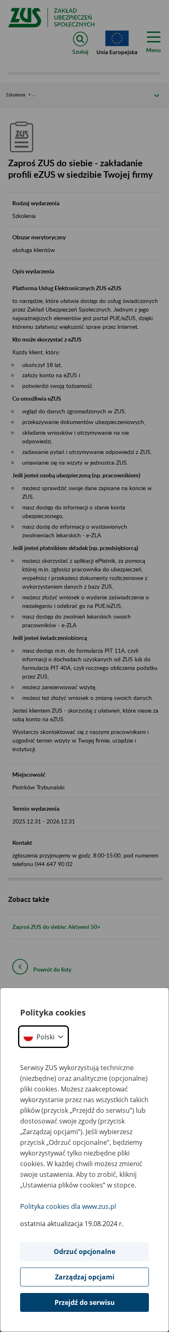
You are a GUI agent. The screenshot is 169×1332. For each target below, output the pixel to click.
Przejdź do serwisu (85, 1302)
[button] (43, 1036)
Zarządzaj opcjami (84, 1277)
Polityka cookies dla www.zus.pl (68, 1206)
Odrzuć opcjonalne (84, 1251)
